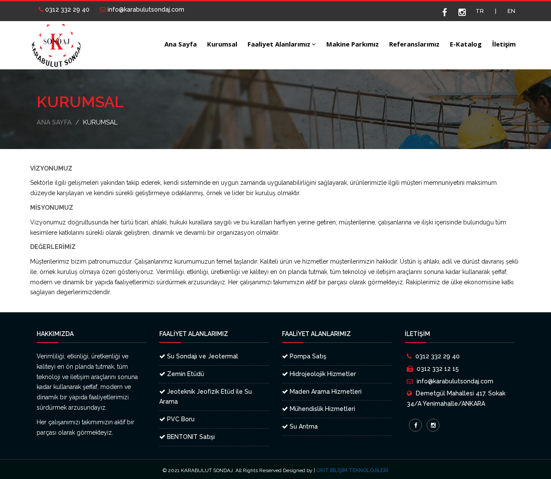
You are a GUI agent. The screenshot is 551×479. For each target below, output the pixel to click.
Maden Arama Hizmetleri (325, 391)
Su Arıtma (303, 426)
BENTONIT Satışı (190, 436)
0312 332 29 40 (66, 9)
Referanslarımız (414, 44)
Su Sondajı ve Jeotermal (201, 356)
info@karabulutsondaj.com (145, 9)
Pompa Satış (307, 356)
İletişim (504, 44)
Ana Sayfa (180, 44)
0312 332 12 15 (438, 368)
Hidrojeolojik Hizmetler (322, 373)
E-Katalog (466, 44)
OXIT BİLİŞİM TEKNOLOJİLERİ (352, 470)
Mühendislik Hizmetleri (321, 408)
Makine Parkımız (352, 44)
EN (511, 11)
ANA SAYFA (54, 122)
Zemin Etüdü (184, 373)
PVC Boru (180, 419)
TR (480, 11)
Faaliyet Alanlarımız (279, 44)
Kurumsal (222, 44)
